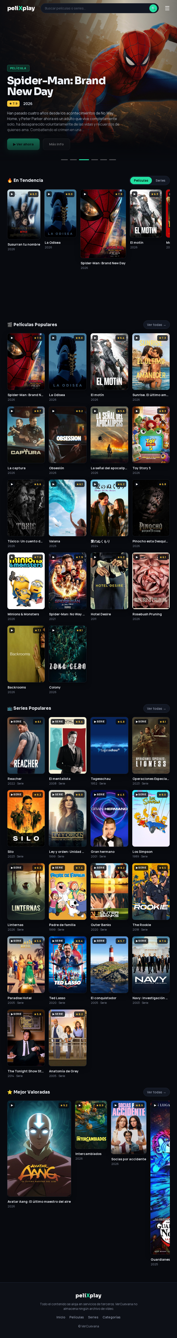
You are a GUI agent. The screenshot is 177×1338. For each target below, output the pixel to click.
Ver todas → (156, 324)
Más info (56, 144)
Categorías (112, 1317)
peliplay (21, 8)
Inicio (60, 1317)
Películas (141, 180)
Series (160, 180)
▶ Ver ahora (23, 144)
